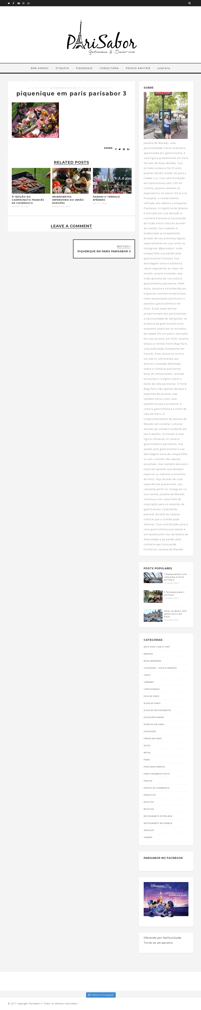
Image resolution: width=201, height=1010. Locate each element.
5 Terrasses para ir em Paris (174, 593)
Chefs (147, 675)
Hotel (147, 745)
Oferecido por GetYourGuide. (163, 937)
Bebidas (148, 654)
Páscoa (148, 781)
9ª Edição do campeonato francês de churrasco (28, 199)
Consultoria (109, 68)
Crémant (149, 682)
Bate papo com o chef (157, 646)
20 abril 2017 (37, 88)
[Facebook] (15, 3)
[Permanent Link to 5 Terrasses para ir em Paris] (153, 602)
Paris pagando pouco (157, 773)
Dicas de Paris (152, 703)
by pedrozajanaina (64, 88)
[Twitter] (10, 3)
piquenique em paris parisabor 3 (71, 93)
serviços (149, 830)
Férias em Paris (153, 738)
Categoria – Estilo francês (160, 668)
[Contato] (29, 3)
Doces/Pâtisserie (154, 717)
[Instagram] (24, 3)
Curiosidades (152, 689)
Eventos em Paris (154, 724)
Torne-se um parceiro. (158, 942)
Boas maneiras (152, 661)
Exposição (150, 731)
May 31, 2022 (100, 203)
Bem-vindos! (40, 68)
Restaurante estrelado (158, 816)
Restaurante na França (158, 823)
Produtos (150, 795)
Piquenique (84, 68)
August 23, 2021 (21, 206)
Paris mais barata (154, 766)
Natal (147, 752)
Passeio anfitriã (138, 68)
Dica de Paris (151, 696)
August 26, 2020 (61, 206)
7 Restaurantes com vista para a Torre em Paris (175, 577)
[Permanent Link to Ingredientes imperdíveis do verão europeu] (71, 192)
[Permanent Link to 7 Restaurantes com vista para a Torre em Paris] (153, 582)
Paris (147, 759)
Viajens (148, 837)
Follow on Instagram (103, 994)
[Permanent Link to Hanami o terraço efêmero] (112, 192)
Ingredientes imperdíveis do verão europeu (68, 199)
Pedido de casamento (157, 788)
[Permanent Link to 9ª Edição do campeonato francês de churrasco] (31, 192)
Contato (163, 68)
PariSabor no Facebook (163, 858)
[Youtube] (20, 3)
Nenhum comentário (96, 88)
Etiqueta (62, 68)
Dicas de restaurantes (157, 710)
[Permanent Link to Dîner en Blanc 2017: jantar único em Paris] (153, 621)
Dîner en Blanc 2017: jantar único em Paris (175, 614)
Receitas (149, 802)
